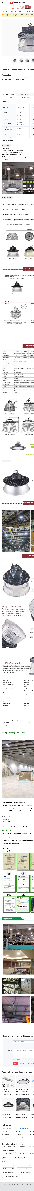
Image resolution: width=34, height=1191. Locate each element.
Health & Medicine (6, 1134)
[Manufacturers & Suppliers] (17, 2)
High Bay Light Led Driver (9, 1172)
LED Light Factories (7, 1165)
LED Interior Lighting (19, 11)
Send (15, 1063)
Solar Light (18, 1131)
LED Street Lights (6, 1131)
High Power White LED (8, 1168)
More (3, 1179)
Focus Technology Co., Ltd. (20, 1184)
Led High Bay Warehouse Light (24, 1168)
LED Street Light (20, 1153)
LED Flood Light (20, 1137)
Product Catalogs (23, 1128)
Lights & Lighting (9, 11)
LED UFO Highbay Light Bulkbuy (11, 1176)
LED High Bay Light (29, 11)
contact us (6, 15)
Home (3, 11)
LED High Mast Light (8, 1153)
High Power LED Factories (22, 1165)
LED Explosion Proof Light (8, 1137)
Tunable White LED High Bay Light (11, 1157)
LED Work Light (19, 1134)
